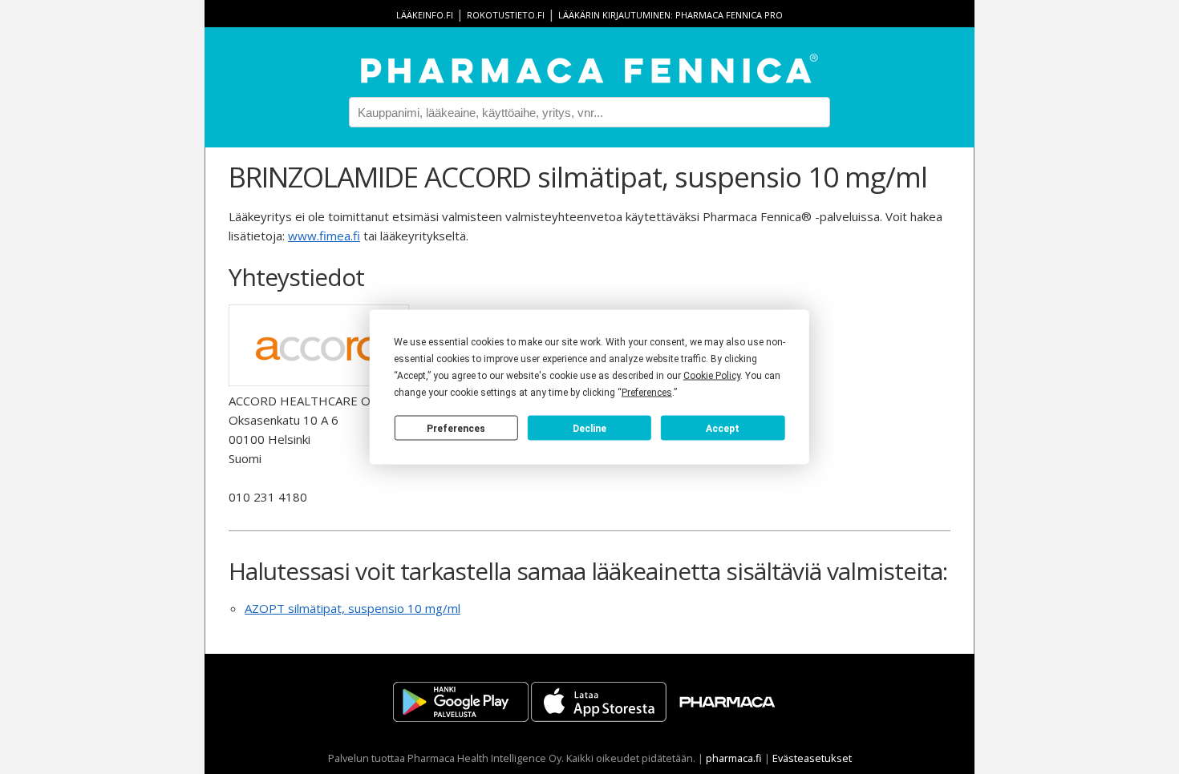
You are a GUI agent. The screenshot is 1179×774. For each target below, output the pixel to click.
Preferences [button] (647, 392)
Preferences (456, 427)
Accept (722, 427)
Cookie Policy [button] (711, 375)
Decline (589, 427)
